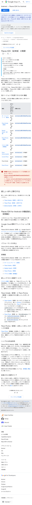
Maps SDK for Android (6, 441)
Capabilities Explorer (6, 436)
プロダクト (8, 37)
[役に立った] (17, 44)
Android (4, 6)
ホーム (2, 37)
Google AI (3, 489)
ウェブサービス (5, 455)
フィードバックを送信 (8, 47)
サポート (3, 467)
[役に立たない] (19, 44)
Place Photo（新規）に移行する (13, 203)
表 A (11, 385)
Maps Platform (17, 2)
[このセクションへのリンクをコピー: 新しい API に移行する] (21, 192)
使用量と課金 (26, 369)
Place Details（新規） (10, 265)
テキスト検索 (5, 281)
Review (19, 302)
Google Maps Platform (18, 37)
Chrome (3, 481)
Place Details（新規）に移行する (13, 200)
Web (2, 453)
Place (18, 304)
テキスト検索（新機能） (11, 273)
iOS (2, 450)
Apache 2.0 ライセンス (14, 404)
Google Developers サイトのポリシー (16, 406)
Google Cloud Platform (6, 486)
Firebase (3, 484)
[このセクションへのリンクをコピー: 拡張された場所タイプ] (18, 375)
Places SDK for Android (17, 6)
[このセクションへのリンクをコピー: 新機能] (7, 255)
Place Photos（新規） (10, 271)
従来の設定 (5, 41)
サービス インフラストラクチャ (10, 231)
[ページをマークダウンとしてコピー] (8, 53)
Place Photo (7, 314)
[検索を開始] (24, 2)
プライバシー (10, 497)
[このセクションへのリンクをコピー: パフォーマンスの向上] (18, 243)
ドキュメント (6, 39)
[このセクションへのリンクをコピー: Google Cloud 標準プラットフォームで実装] (4, 226)
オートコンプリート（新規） (12, 262)
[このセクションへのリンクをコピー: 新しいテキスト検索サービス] (22, 278)
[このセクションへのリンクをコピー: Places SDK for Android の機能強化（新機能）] (12, 214)
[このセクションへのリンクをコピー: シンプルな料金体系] (16, 341)
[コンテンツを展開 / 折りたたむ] (12, 58)
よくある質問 (4, 434)
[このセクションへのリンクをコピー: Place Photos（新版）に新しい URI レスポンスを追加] (10, 328)
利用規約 (3, 469)
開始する (5, 10)
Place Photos (5, 165)
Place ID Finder (4, 439)
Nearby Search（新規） (5, 132)
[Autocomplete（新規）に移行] (12, 206)
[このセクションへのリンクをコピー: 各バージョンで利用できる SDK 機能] (28, 95)
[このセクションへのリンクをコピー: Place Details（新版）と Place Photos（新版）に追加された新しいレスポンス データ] (7, 297)
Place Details (8, 300)
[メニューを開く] (2, 2)
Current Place (5, 156)
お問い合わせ (16, 10)
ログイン (28, 1)
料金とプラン (4, 462)
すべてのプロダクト (6, 491)
